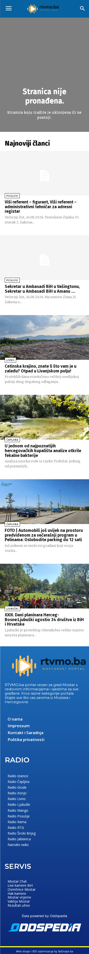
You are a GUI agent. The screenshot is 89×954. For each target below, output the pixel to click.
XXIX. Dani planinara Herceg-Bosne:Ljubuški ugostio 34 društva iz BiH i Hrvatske (44, 619)
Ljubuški (12, 608)
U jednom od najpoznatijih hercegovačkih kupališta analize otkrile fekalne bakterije (43, 450)
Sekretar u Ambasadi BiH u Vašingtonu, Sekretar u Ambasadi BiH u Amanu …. (42, 289)
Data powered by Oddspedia (44, 916)
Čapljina (12, 439)
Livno (10, 360)
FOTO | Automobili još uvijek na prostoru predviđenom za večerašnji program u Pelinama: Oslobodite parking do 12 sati (44, 535)
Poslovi (12, 196)
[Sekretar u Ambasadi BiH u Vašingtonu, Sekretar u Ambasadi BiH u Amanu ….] (44, 257)
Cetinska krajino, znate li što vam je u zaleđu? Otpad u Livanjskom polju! (40, 369)
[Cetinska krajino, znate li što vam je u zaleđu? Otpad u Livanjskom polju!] (44, 337)
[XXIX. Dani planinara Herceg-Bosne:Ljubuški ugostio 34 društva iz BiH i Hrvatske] (44, 586)
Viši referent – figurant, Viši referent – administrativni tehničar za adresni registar (41, 206)
